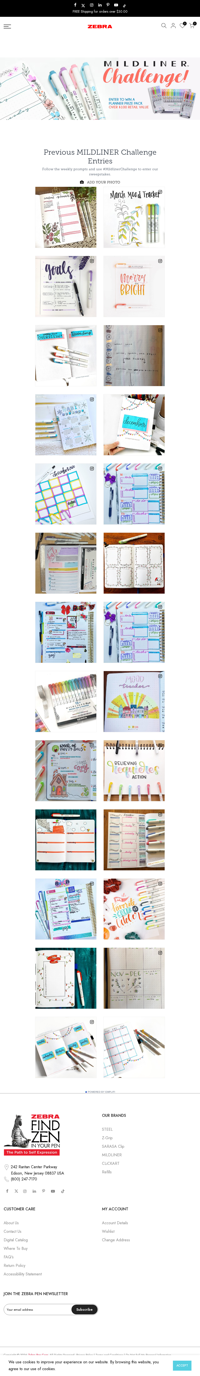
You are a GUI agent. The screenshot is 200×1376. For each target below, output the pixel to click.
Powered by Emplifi (101, 1092)
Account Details (115, 1223)
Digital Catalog (16, 1240)
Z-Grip (107, 1138)
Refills (107, 1172)
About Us (11, 1223)
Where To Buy (16, 1248)
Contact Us (12, 1231)
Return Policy (14, 1265)
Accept (182, 1365)
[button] (164, 26)
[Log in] (173, 26)
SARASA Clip (113, 1146)
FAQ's (9, 1257)
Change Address (116, 1240)
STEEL (107, 1129)
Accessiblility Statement (23, 1274)
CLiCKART (111, 1163)
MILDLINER (112, 1155)
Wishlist (108, 1231)
